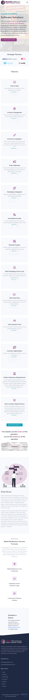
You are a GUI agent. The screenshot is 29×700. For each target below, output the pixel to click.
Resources (4, 679)
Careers (4, 686)
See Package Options (14, 425)
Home (3, 672)
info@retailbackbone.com (14, 627)
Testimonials (5, 677)
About (3, 684)
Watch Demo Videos (9, 40)
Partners (4, 681)
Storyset (24, 696)
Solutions (4, 674)
